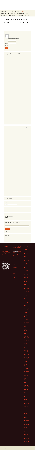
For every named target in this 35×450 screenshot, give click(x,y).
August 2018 (26, 375)
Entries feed (14, 274)
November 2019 (26, 354)
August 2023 (26, 292)
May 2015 (25, 430)
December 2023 (26, 288)
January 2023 (26, 302)
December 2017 (26, 386)
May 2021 (25, 330)
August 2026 (26, 246)
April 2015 (25, 431)
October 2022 (26, 306)
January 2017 (26, 402)
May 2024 (25, 281)
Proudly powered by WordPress (8, 448)
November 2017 (26, 388)
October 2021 (26, 323)
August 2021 (26, 326)
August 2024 (26, 277)
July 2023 (25, 294)
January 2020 (26, 351)
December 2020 (26, 337)
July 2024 (25, 278)
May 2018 (25, 379)
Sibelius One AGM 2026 (5, 246)
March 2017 (25, 399)
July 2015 (25, 427)
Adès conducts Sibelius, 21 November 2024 (17, 254)
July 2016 (25, 410)
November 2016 (26, 404)
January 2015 (26, 435)
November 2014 (26, 438)
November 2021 (26, 322)
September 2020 (26, 340)
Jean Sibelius (24, 11)
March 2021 (25, 333)
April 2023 (25, 298)
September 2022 (26, 308)
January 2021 (26, 336)
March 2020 (25, 348)
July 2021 (25, 327)
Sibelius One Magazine (12, 15)
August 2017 (26, 392)
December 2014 (26, 437)
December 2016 (26, 403)
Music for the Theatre (20, 13)
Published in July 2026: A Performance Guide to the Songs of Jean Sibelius (5, 249)
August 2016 (26, 409)
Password (6, 43)
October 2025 (26, 259)
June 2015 (25, 428)
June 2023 (25, 295)
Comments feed (15, 276)
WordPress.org (15, 277)
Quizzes (27, 13)
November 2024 (26, 273)
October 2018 (26, 372)
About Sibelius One (3, 11)
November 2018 (26, 371)
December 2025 (26, 256)
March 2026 (25, 253)
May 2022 (25, 313)
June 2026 (25, 249)
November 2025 (26, 257)
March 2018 (25, 382)
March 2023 (25, 299)
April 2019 (25, 364)
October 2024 (26, 274)
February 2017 (26, 400)
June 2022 (25, 312)
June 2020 (25, 344)
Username (6, 40)
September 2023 (26, 291)
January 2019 (26, 368)
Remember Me (7, 45)
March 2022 (25, 316)
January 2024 (26, 287)
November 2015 (26, 421)
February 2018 (26, 383)
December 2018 (26, 369)
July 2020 (25, 343)
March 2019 (25, 365)
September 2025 (26, 260)
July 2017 (25, 393)
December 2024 (26, 271)
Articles (14, 264)
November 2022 (26, 305)
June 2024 (25, 280)
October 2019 (26, 355)
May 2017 (25, 396)
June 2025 (25, 264)
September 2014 (26, 441)
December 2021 (26, 320)
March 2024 (25, 284)
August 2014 (26, 442)
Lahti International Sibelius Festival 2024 (17, 258)
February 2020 (26, 350)
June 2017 (25, 395)
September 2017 (26, 390)
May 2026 (25, 250)
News (14, 266)
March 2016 (25, 416)
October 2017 (26, 389)
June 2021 (25, 329)
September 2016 (26, 407)
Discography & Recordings (16, 11)
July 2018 (25, 376)
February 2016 (26, 417)
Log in (14, 273)
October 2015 (26, 423)
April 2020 (25, 347)
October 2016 (26, 406)
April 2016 (25, 414)
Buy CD (9, 11)
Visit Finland (27, 15)
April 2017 (25, 397)
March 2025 (25, 267)
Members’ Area (13, 13)
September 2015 (26, 424)
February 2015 (26, 434)
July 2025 (25, 263)
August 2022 (26, 309)
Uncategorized (15, 267)
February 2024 (26, 285)
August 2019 (26, 358)
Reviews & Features (4, 15)
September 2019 (26, 357)
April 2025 (25, 266)
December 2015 (26, 420)
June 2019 (25, 361)
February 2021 (26, 334)
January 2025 (26, 270)
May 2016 (25, 413)
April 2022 (25, 315)
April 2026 (25, 252)
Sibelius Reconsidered (20, 15)
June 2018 (25, 378)
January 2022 (26, 319)
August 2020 (26, 341)
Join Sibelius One (3, 13)
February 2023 (26, 301)
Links (8, 13)
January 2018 (26, 385)
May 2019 (25, 362)
